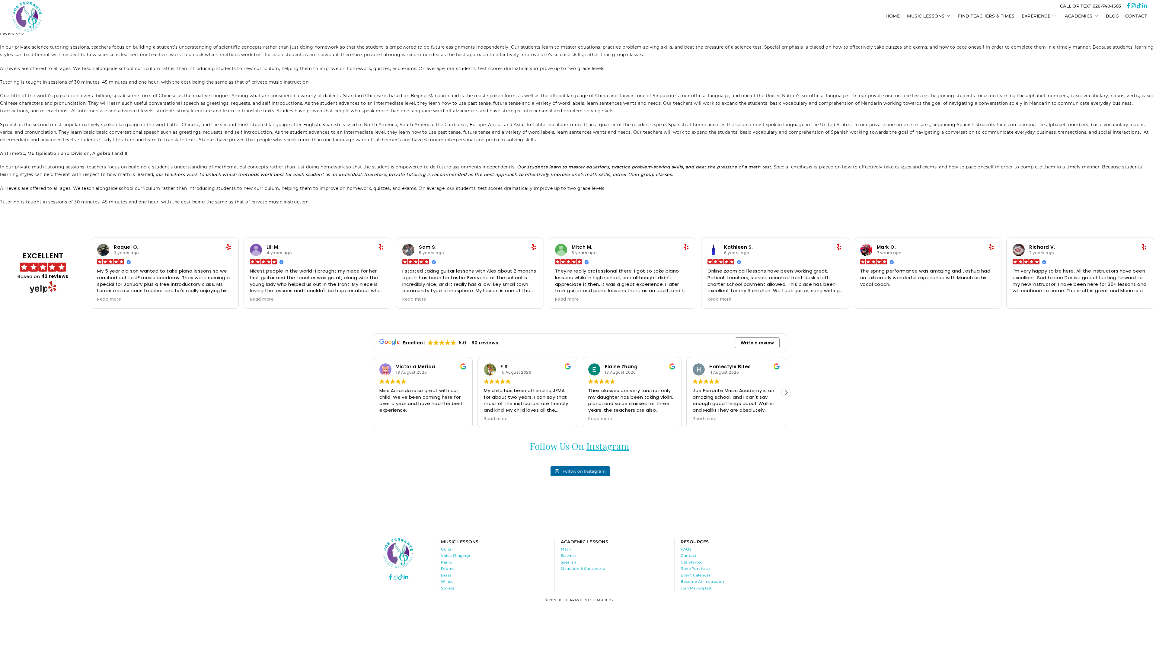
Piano (446, 562)
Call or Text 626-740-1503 (1090, 6)
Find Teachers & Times (986, 16)
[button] (373, 392)
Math (566, 549)
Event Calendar (695, 575)
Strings (448, 588)
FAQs (686, 549)
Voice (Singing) (455, 555)
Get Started (692, 562)
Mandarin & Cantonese (583, 568)
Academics (1079, 16)
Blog (1112, 16)
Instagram (608, 446)
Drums (448, 568)
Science (568, 555)
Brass (446, 575)
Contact (1136, 16)
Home (893, 16)
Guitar (447, 549)
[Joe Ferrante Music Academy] (27, 30)
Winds (447, 581)
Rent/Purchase (695, 568)
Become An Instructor (702, 581)
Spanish (568, 562)
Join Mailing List (696, 588)
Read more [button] (109, 299)
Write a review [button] (757, 343)
